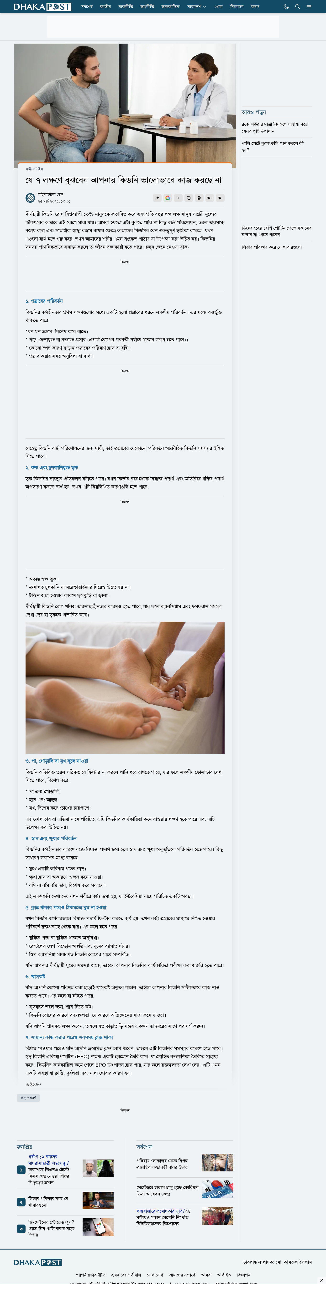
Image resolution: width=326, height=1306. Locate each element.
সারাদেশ (194, 6)
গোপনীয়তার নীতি (90, 1275)
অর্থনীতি (147, 6)
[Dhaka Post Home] (38, 1262)
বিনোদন (237, 6)
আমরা (206, 1275)
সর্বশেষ (87, 6)
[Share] (157, 198)
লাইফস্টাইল (34, 169)
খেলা (219, 6)
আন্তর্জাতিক (171, 6)
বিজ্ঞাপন (243, 1275)
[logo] (42, 7)
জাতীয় (105, 6)
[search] (297, 6)
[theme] (286, 7)
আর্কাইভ (224, 1275)
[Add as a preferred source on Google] (167, 198)
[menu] (307, 6)
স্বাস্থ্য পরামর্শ (28, 1098)
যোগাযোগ (155, 1275)
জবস (255, 6)
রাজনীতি (126, 6)
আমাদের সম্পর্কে (182, 1275)
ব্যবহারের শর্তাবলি (126, 1275)
